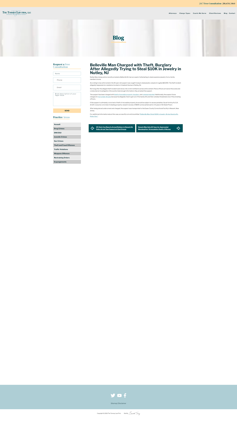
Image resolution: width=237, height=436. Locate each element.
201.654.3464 (228, 3)
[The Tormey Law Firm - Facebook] (125, 395)
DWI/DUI (57, 133)
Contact (232, 13)
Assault (57, 124)
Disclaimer (122, 403)
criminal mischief (149, 94)
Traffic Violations (61, 149)
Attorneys (173, 13)
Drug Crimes (59, 129)
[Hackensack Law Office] (61, 364)
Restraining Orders (62, 158)
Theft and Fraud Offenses (64, 145)
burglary (136, 94)
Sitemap (114, 403)
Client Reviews (215, 13)
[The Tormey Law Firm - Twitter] (113, 395)
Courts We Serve (199, 13)
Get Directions (61, 345)
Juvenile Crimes (60, 137)
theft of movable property (123, 94)
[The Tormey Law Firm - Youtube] (119, 395)
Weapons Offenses (62, 153)
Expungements (60, 162)
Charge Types (184, 13)
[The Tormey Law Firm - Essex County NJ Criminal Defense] (16, 13)
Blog (226, 13)
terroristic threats (104, 97)
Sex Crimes (58, 141)
